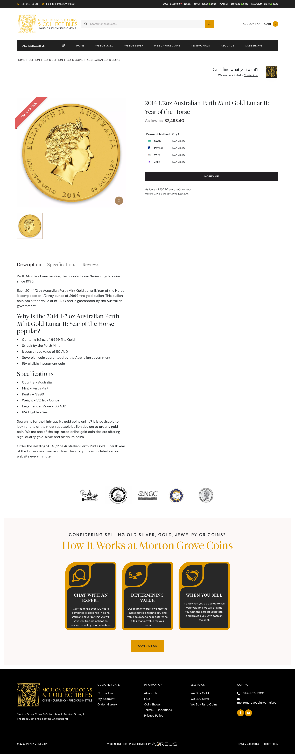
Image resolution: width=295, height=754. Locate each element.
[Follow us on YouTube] (248, 712)
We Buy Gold (104, 45)
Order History (107, 704)
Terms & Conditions (158, 710)
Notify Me (211, 176)
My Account (106, 699)
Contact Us (147, 646)
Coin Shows (253, 45)
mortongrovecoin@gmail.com (258, 702)
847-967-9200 (29, 3)
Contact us (251, 75)
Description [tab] (29, 264)
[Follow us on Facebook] (240, 712)
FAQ (147, 699)
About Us (227, 45)
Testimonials (200, 45)
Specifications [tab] (61, 264)
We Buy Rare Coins (167, 45)
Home (80, 45)
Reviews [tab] (90, 264)
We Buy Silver (133, 45)
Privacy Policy (153, 715)
